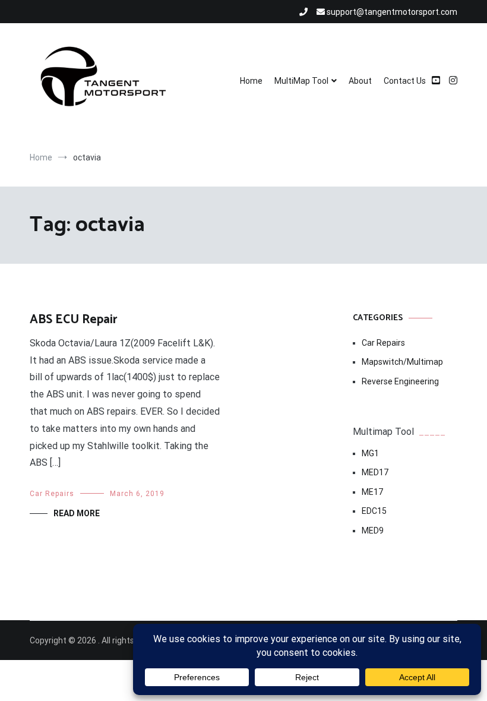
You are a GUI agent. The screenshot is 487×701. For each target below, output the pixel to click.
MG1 (370, 453)
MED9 (373, 530)
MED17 (375, 472)
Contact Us (405, 81)
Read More (76, 513)
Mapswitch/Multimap (402, 362)
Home (251, 81)
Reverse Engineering (400, 381)
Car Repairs (52, 494)
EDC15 (374, 511)
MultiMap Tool (301, 81)
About (360, 81)
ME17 (372, 492)
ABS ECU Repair (74, 320)
